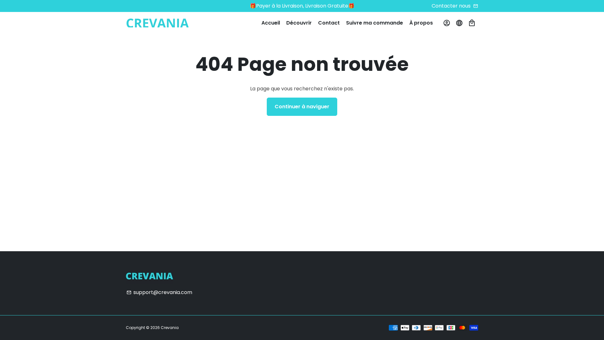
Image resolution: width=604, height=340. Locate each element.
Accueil (270, 22)
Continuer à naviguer (302, 106)
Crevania (170, 327)
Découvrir (299, 22)
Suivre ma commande (374, 22)
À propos (421, 22)
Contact (329, 22)
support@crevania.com (159, 292)
